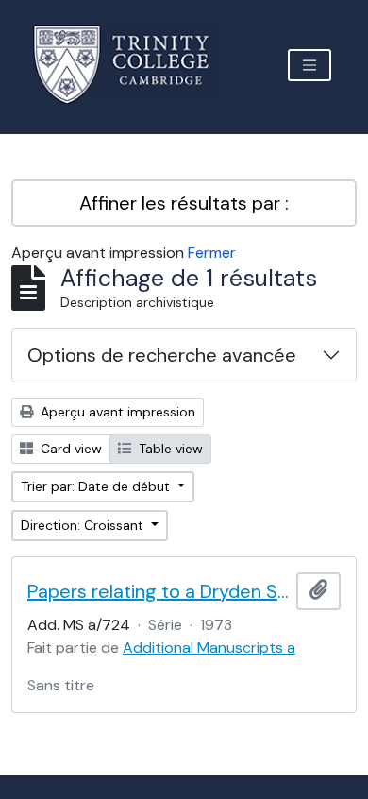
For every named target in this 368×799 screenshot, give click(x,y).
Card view (69, 448)
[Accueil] (132, 64)
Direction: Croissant (84, 525)
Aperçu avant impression (116, 411)
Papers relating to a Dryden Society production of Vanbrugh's (158, 591)
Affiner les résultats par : (184, 203)
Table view (169, 448)
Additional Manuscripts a (209, 647)
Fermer (212, 253)
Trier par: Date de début (97, 486)
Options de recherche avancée (161, 355)
